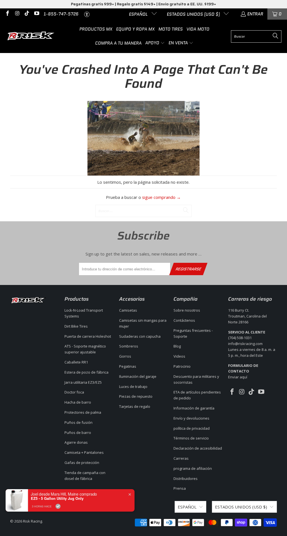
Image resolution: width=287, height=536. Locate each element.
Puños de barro (77, 432)
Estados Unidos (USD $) (194, 14)
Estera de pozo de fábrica (86, 372)
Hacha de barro (77, 402)
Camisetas (128, 310)
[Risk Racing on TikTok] (26, 14)
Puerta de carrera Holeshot (87, 336)
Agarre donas (76, 442)
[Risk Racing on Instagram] (17, 14)
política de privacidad (191, 428)
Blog (177, 346)
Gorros (125, 356)
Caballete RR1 (76, 362)
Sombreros (128, 346)
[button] (155, 43)
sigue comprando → (161, 197)
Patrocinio (182, 366)
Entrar (255, 14)
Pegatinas (127, 366)
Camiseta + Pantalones (84, 452)
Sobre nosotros (186, 310)
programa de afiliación (192, 468)
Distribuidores (185, 478)
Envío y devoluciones (191, 418)
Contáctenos (184, 320)
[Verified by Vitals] (58, 506)
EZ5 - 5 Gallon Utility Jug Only (57, 498)
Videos (179, 356)
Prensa (179, 488)
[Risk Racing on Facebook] (7, 14)
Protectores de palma (82, 412)
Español (139, 14)
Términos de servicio (191, 438)
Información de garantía (193, 408)
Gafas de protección (81, 462)
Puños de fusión (78, 422)
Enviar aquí (243, 371)
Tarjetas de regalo (134, 406)
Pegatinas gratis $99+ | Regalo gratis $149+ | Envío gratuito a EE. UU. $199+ (143, 4)
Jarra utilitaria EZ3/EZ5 (83, 382)
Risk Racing (32, 521)
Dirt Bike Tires (76, 326)
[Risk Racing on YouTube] (36, 14)
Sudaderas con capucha (140, 336)
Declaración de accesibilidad (197, 448)
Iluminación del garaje (137, 376)
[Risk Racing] (31, 36)
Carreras (181, 458)
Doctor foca (74, 392)
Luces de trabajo (133, 386)
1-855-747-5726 (60, 14)
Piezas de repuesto (135, 396)
